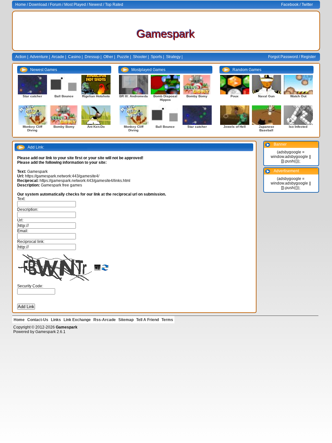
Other (108, 56)
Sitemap (126, 319)
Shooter (140, 56)
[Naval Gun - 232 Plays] (266, 84)
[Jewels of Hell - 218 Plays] (234, 115)
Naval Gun (266, 96)
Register (308, 56)
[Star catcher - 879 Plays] (32, 84)
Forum (55, 4)
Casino (74, 56)
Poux (235, 96)
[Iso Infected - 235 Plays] (298, 115)
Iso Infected (298, 126)
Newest (95, 4)
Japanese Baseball (266, 128)
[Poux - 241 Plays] (234, 84)
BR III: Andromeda (133, 96)
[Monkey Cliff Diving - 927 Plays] (32, 115)
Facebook (290, 4)
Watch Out (298, 96)
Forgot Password (283, 56)
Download (38, 4)
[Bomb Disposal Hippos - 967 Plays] (165, 84)
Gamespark (45, 331)
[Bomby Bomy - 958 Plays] (64, 115)
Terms (167, 319)
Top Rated (114, 4)
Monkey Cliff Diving (32, 128)
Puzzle (123, 56)
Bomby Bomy (64, 126)
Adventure (39, 56)
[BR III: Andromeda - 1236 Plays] (133, 84)
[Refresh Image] (105, 266)
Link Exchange (77, 319)
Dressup (92, 56)
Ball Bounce (64, 96)
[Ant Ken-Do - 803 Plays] (96, 115)
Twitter (307, 4)
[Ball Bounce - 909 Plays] (64, 84)
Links (56, 319)
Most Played (75, 4)
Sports (156, 56)
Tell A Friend (147, 319)
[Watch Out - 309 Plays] (298, 84)
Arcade (58, 56)
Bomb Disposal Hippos (165, 98)
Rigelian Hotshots (96, 96)
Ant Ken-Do (96, 126)
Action (20, 56)
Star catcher (32, 96)
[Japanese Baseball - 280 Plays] (266, 115)
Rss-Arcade (104, 319)
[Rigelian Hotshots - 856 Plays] (96, 84)
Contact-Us (37, 319)
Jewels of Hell (234, 126)
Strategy (173, 56)
